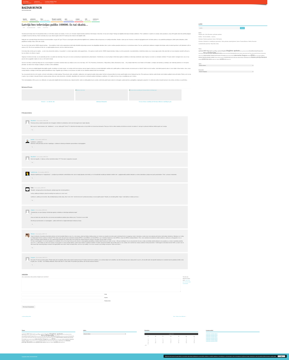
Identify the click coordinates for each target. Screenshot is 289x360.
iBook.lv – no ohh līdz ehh (47, 101)
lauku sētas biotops (239, 57)
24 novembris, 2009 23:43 (41, 139)
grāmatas (38, 2)
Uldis (24, 27)
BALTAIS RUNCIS (32, 7)
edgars (33, 210)
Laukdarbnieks (227, 57)
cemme (79, 19)
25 (155, 342)
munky (32, 139)
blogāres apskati (57, 19)
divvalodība (251, 51)
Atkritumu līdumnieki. (101, 101)
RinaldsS (33, 120)
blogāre (224, 51)
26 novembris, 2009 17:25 (41, 234)
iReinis (33, 234)
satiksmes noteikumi (216, 59)
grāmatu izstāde (239, 53)
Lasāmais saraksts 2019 (211, 339)
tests (225, 59)
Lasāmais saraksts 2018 (211, 338)
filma (205, 52)
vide (87, 19)
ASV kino (206, 51)
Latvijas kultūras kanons (218, 57)
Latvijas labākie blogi (50, 2)
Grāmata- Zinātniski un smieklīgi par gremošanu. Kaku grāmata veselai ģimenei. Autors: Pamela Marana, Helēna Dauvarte (227, 41)
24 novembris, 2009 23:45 (42, 156)
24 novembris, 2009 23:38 (42, 120)
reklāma (210, 59)
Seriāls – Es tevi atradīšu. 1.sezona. (207, 36)
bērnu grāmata (242, 51)
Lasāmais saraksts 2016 (211, 335)
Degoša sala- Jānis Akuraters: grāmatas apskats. (210, 34)
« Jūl (145, 345)
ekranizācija (201, 53)
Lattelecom (34, 172)
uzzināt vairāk (273, 356)
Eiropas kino (260, 51)
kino (45, 19)
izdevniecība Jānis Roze (247, 53)
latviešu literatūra (203, 57)
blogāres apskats (233, 50)
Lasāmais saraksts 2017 (211, 336)
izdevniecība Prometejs (220, 55)
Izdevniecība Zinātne (230, 55)
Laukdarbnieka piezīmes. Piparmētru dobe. (209, 43)
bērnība (247, 51)
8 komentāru (45, 27)
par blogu (27, 2)
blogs (213, 51)
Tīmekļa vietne (107, 300)
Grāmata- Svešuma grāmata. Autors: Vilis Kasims (210, 39)
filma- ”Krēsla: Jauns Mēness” (179, 316)
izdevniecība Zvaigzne (240, 55)
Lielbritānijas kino (247, 57)
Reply (32, 129)
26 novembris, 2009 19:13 (41, 257)
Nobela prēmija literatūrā (259, 57)
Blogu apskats (218, 51)
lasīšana (262, 55)
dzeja (255, 51)
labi (281, 356)
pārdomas (205, 59)
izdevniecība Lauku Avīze (51, 337)
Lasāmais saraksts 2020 (211, 341)
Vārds (105, 294)
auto (69, 19)
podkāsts (200, 59)
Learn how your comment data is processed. (187, 281)
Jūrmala (249, 55)
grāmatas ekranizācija (226, 53)
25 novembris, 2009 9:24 (43, 172)
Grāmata (212, 52)
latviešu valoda (210, 57)
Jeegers (33, 257)
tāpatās (25, 19)
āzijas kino (229, 59)
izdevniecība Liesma (208, 55)
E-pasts (106, 297)
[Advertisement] (238, 8)
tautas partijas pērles (26, 316)
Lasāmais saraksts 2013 (211, 333)
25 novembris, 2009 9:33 (39, 187)
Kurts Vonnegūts (258, 55)
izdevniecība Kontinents (256, 53)
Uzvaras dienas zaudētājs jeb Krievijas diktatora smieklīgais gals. (155, 101)
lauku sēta (233, 57)
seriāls (222, 59)
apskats (201, 51)
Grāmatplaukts (233, 53)
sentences (96, 19)
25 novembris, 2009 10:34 (41, 210)
